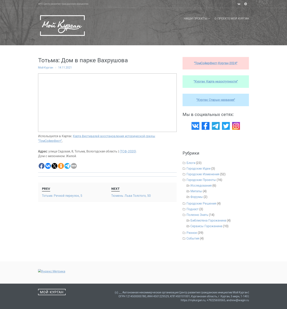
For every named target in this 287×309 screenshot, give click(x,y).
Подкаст (192, 209)
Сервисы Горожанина (206, 226)
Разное (191, 233)
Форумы (196, 197)
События (192, 238)
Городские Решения (201, 203)
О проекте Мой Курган (232, 18)
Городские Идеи (198, 168)
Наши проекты (195, 18)
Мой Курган (45, 67)
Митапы (196, 191)
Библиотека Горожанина (208, 220)
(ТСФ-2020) (128, 151)
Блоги (190, 163)
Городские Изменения (202, 174)
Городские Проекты (201, 180)
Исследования (201, 185)
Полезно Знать (197, 215)
